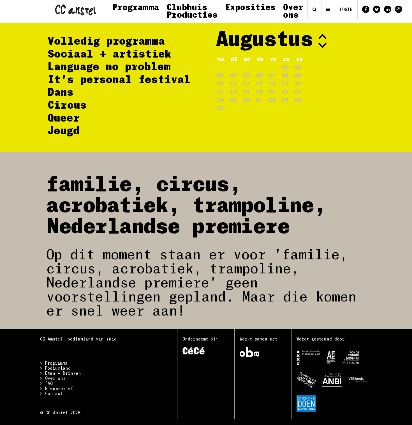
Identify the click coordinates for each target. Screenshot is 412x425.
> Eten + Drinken (60, 373)
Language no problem (109, 66)
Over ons (293, 10)
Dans (60, 91)
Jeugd (64, 130)
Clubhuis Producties (192, 10)
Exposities (250, 7)
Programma (135, 7)
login (346, 9)
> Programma (54, 362)
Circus (67, 104)
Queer (64, 117)
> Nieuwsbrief (56, 388)
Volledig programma (106, 40)
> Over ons (53, 378)
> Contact (51, 393)
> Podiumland (55, 368)
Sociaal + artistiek (109, 53)
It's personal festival (119, 78)
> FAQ (46, 383)
